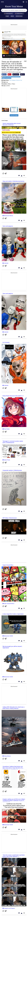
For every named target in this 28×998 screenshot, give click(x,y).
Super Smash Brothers (9, 603)
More (23, 74)
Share (4, 74)
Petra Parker (7, 429)
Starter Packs (7, 459)
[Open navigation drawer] (26, 2)
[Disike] (19, 175)
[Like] (22, 176)
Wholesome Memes (8, 215)
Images (7, 16)
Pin (10, 74)
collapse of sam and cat (6, 78)
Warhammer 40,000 (8, 636)
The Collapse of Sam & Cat (15, 80)
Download (16, 74)
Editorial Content (19, 16)
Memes (12, 16)
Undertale (6, 263)
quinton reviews (6, 76)
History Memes (7, 756)
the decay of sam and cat (15, 76)
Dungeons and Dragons (9, 908)
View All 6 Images (14, 115)
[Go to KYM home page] (2, 2)
